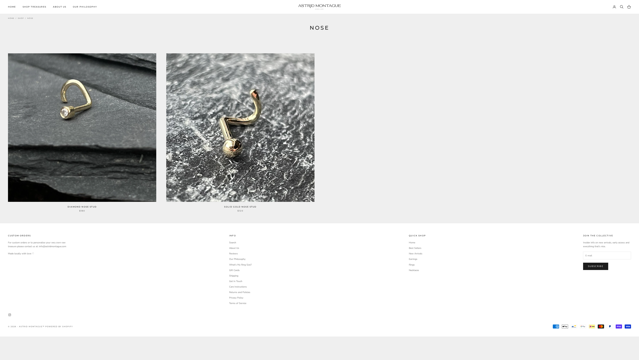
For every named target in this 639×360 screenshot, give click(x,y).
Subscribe (595, 266)
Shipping (233, 275)
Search (232, 242)
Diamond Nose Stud (82, 207)
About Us (59, 7)
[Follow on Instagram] (9, 314)
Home (12, 7)
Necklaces (414, 270)
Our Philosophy (85, 7)
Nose (30, 18)
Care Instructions (238, 286)
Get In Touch (235, 281)
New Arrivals (415, 253)
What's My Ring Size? (240, 264)
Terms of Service (237, 303)
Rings (412, 264)
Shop (21, 18)
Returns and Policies (239, 292)
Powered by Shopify (59, 326)
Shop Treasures (34, 7)
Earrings (413, 259)
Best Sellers (415, 248)
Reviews (233, 253)
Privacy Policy (236, 297)
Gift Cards (234, 270)
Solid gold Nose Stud (240, 207)
